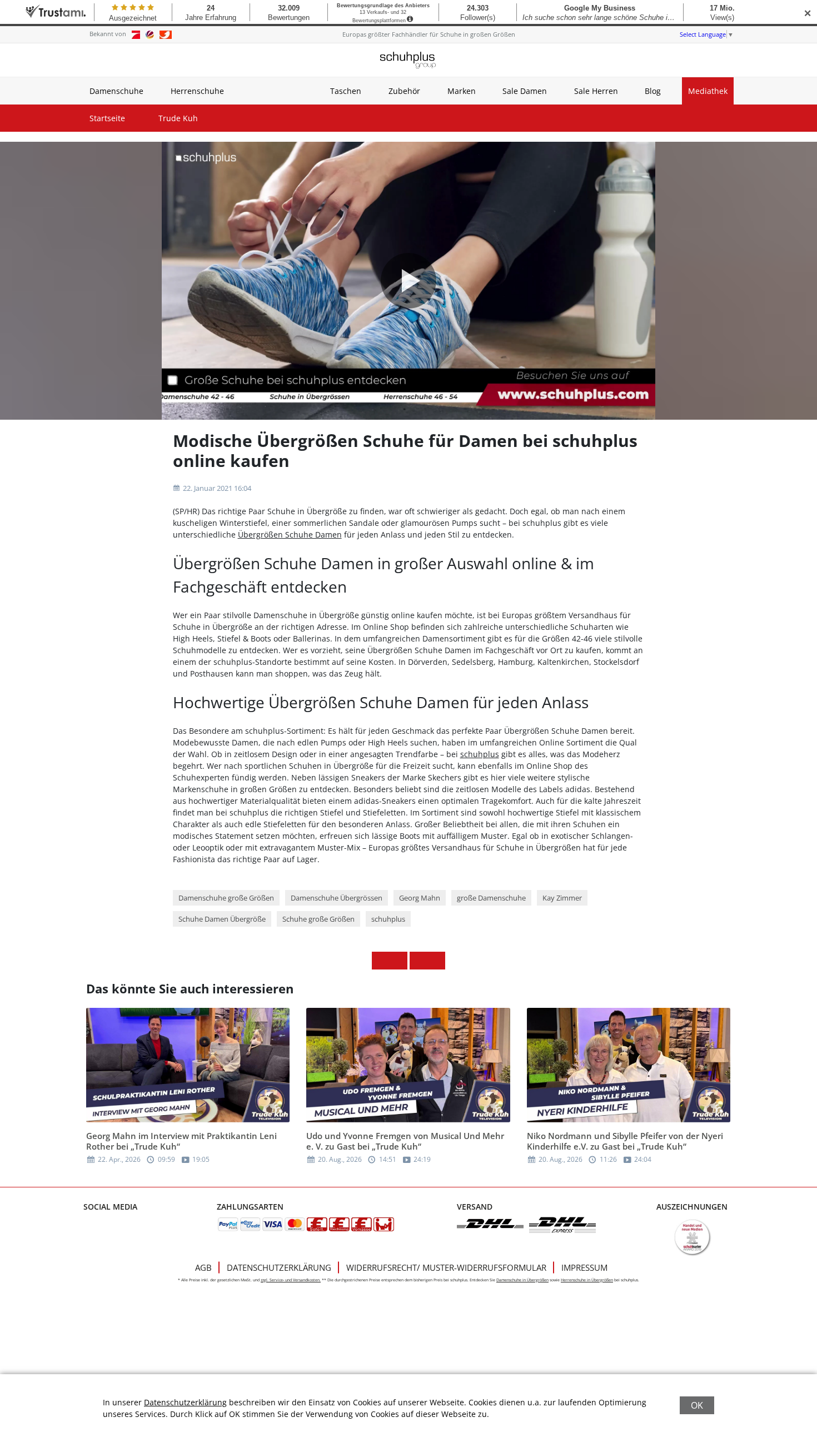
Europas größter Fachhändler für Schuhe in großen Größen (428, 34)
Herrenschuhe (197, 91)
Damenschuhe (116, 91)
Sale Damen (524, 91)
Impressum (584, 1267)
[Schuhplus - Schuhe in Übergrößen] (408, 60)
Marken (461, 91)
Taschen (345, 91)
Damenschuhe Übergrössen (336, 898)
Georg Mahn (419, 898)
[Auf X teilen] (398, 960)
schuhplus (479, 754)
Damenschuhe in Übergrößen (522, 1279)
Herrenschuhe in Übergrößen (587, 1279)
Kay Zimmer (562, 898)
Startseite (107, 118)
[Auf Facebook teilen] (381, 960)
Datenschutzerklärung (279, 1267)
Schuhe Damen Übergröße (222, 919)
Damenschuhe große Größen (226, 898)
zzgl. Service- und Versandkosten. (291, 1279)
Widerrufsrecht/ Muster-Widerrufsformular (446, 1267)
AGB (203, 1267)
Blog (653, 91)
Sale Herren (596, 91)
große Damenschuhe (491, 898)
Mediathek (708, 91)
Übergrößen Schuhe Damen (290, 534)
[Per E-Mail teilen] (436, 960)
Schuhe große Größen (318, 919)
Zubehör (404, 91)
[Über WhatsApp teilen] (418, 960)
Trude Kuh (178, 118)
